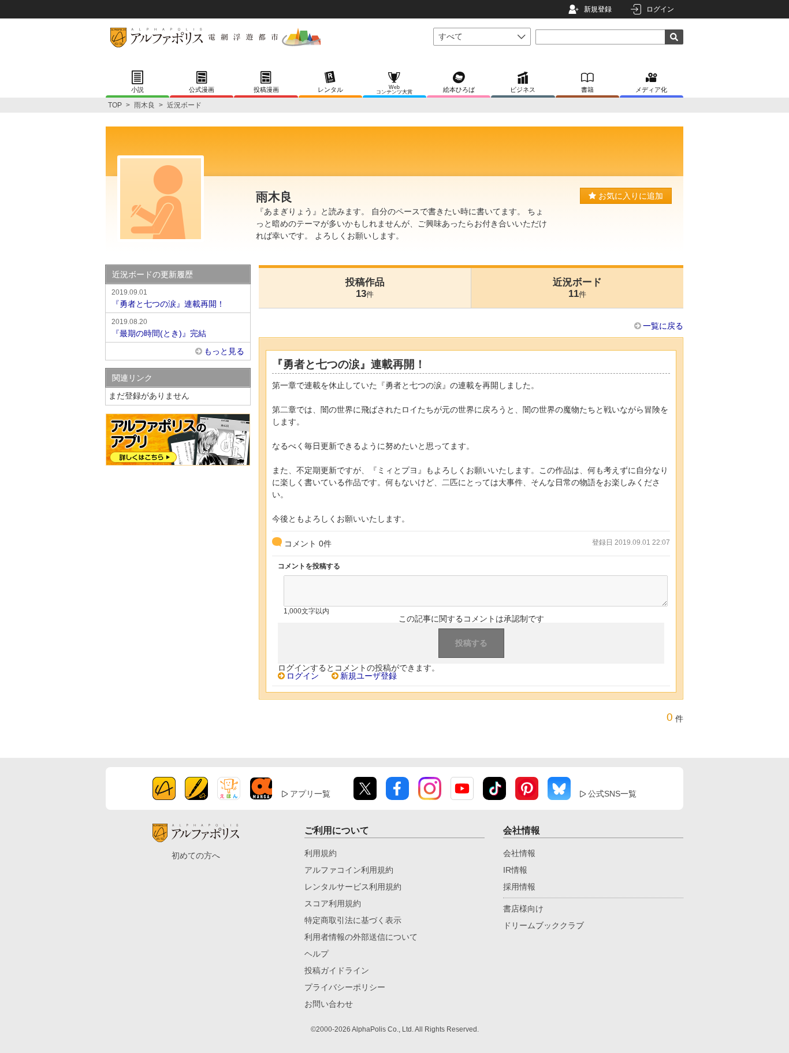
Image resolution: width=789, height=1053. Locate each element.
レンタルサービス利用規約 (352, 886)
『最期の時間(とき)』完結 (158, 328)
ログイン (660, 9)
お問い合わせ (328, 1004)
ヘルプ (316, 953)
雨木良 (144, 105)
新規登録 (598, 9)
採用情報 (519, 886)
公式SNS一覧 (612, 793)
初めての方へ (196, 855)
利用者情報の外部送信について (361, 937)
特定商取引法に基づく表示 (352, 920)
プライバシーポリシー (344, 987)
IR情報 (515, 870)
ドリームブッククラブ (543, 925)
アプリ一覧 (310, 793)
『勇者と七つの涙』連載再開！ (168, 298)
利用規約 (320, 853)
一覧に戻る (663, 325)
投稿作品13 (365, 288)
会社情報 (519, 853)
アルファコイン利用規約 (348, 870)
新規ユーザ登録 (368, 675)
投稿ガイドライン (336, 970)
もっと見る (224, 351)
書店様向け (523, 908)
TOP (115, 105)
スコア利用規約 (332, 903)
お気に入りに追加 (629, 195)
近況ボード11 (577, 288)
